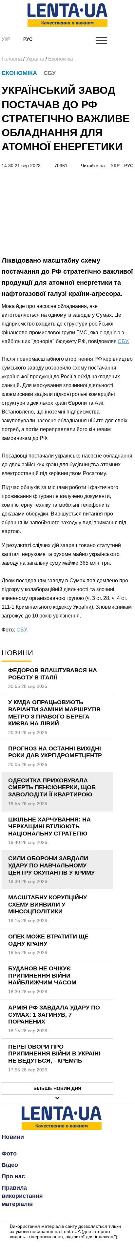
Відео (10, 1165)
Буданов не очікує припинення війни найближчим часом (42, 975)
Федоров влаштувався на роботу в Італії (52, 674)
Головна (12, 59)
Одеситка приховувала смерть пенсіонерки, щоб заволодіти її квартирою (52, 787)
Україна (35, 59)
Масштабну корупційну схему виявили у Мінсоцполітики (47, 904)
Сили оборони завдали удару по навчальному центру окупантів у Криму (51, 865)
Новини (13, 1137)
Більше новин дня (57, 1088)
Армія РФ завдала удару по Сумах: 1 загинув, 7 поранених (54, 1014)
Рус (27, 39)
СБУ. (123, 341)
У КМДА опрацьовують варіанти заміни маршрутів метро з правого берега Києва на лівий (54, 713)
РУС (128, 165)
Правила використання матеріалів (22, 1195)
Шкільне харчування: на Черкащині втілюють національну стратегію (49, 826)
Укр (6, 39)
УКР (115, 165)
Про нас (13, 1176)
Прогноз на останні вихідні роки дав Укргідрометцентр (55, 752)
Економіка (60, 59)
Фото (9, 1153)
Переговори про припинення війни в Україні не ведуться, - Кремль (54, 1053)
